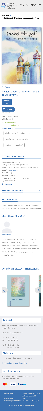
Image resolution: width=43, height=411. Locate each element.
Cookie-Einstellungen (31, 401)
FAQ (24, 398)
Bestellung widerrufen (12, 401)
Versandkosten (13, 125)
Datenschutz (9, 398)
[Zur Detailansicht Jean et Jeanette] (21, 291)
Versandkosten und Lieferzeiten (15, 363)
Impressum (8, 393)
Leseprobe (7, 184)
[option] (21, 291)
